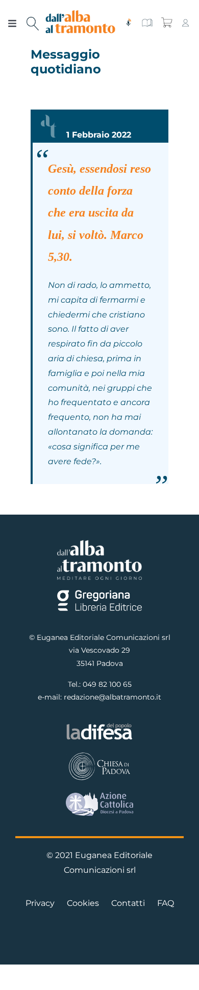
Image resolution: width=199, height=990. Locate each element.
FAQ (165, 903)
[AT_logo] (80, 14)
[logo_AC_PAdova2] (99, 795)
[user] (185, 22)
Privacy (40, 903)
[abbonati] (147, 22)
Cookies (83, 903)
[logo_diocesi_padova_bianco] (99, 755)
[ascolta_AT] (128, 22)
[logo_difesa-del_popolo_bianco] (99, 726)
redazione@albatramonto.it (112, 697)
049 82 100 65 (107, 684)
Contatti (128, 903)
